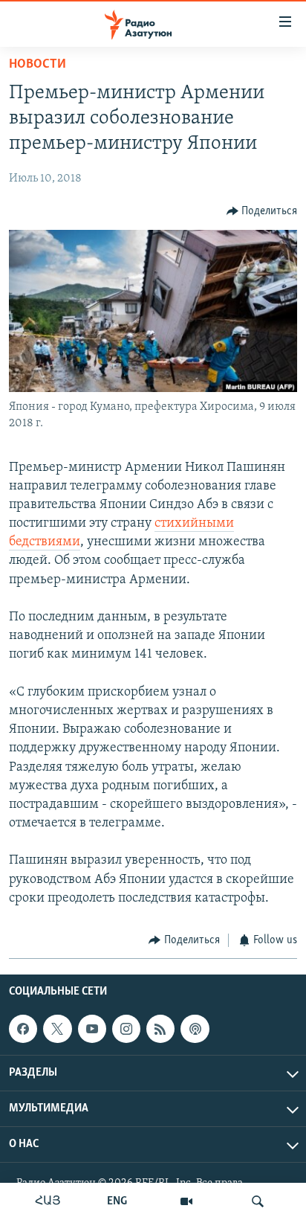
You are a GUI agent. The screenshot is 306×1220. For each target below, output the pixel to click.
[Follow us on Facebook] (23, 1029)
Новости (37, 64)
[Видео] (186, 1201)
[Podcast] (194, 1029)
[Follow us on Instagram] (126, 1029)
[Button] (262, 211)
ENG (117, 1201)
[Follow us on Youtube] (92, 1029)
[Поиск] (257, 1201)
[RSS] (160, 1029)
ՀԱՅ (48, 1201)
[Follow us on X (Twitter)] (57, 1029)
